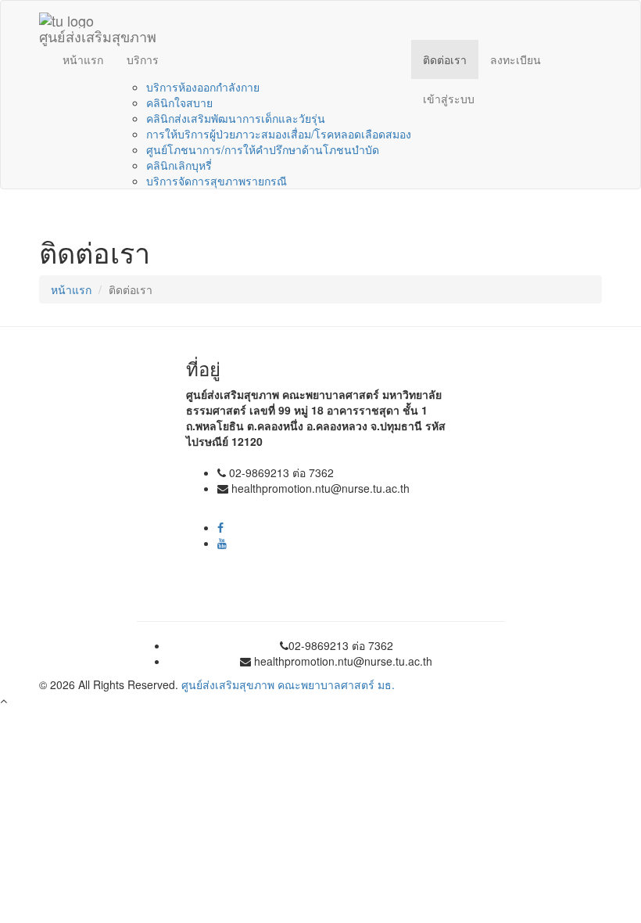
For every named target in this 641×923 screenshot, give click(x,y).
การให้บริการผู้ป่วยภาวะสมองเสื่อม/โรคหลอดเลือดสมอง (278, 134)
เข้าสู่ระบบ (448, 98)
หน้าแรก (83, 59)
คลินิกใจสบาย (179, 102)
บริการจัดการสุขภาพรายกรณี (216, 181)
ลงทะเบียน (515, 59)
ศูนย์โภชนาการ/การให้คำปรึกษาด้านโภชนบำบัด (262, 149)
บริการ (143, 59)
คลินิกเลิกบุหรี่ (179, 165)
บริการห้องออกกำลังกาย (203, 87)
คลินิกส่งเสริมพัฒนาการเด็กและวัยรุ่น (235, 118)
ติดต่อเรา (445, 59)
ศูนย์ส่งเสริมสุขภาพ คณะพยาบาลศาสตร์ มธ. (288, 684)
